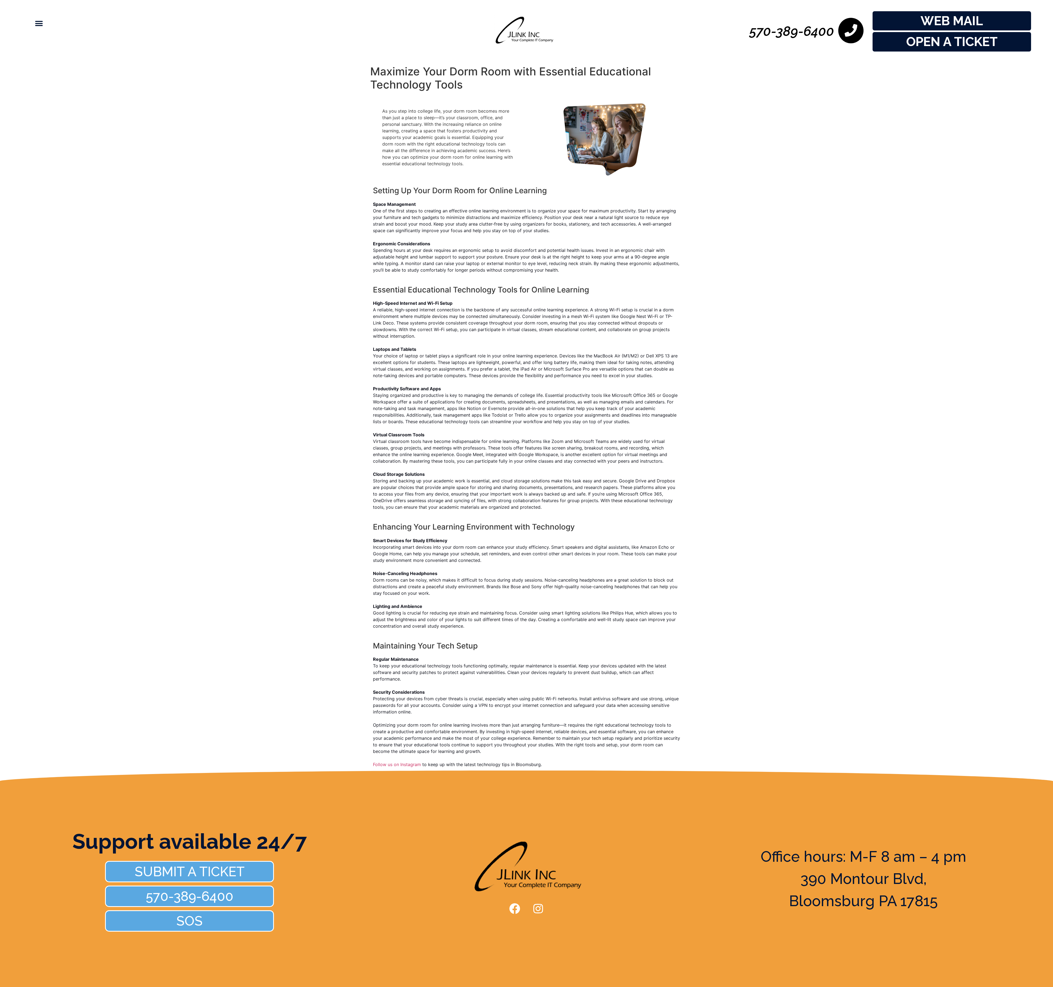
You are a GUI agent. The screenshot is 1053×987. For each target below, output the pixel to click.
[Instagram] (538, 909)
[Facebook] (515, 909)
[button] (33, 23)
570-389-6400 (791, 31)
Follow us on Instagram (397, 764)
